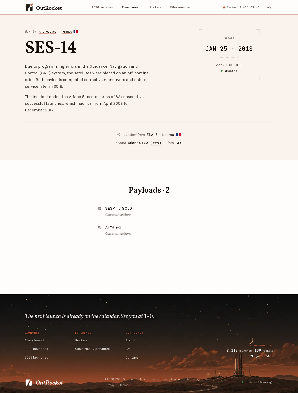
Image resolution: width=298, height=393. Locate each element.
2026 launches (102, 7)
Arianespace (47, 31)
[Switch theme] (269, 7)
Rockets (155, 7)
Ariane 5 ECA (138, 143)
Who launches (180, 7)
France (67, 31)
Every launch (131, 7)
